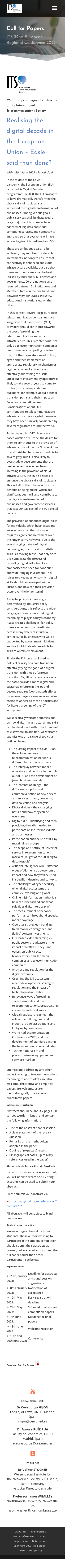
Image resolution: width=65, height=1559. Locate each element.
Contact (43, 1536)
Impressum (21, 1541)
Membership (38, 1531)
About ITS (21, 1531)
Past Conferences (23, 1536)
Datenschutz (39, 1541)
